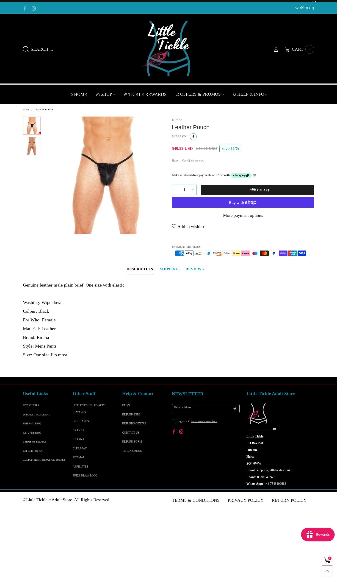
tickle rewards (147, 94)
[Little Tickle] (168, 48)
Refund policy (33, 450)
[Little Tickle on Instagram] (181, 432)
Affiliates (80, 466)
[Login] (279, 49)
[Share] (193, 136)
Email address (182, 407)
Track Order (132, 450)
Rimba (177, 120)
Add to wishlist (190, 226)
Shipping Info (32, 423)
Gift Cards (81, 421)
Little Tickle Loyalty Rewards (89, 409)
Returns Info (32, 432)
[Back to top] (327, 571)
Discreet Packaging (36, 414)
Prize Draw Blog (85, 475)
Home (80, 94)
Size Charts (31, 405)
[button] (175, 190)
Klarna (78, 439)
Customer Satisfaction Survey (44, 459)
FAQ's (126, 405)
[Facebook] (25, 8)
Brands (78, 430)
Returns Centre (134, 423)
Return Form (132, 441)
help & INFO (251, 94)
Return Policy (289, 500)
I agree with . (197, 421)
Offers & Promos (201, 94)
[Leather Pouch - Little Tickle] (106, 175)
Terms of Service (34, 441)
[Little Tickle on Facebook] (174, 432)
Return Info (131, 414)
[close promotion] (314, 1)
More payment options (243, 215)
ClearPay (80, 448)
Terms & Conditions (196, 500)
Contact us (130, 432)
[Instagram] (33, 8)
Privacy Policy (246, 500)
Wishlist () (304, 8)
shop (107, 94)
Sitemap (79, 457)
